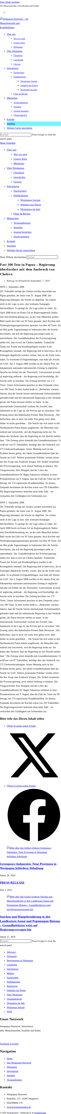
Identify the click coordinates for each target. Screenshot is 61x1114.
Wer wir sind (20, 154)
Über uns (11, 149)
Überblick (19, 172)
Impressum (5, 1037)
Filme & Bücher (22, 213)
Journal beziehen (23, 232)
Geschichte (19, 177)
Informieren (13, 186)
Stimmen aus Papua (30, 204)
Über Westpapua (15, 168)
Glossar (18, 181)
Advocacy (11, 952)
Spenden (18, 227)
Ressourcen (12, 986)
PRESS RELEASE (12, 882)
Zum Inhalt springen (10, 2)
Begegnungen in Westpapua (20, 960)
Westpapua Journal (30, 200)
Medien (10, 973)
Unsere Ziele (20, 159)
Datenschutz (19, 1037)
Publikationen (21, 195)
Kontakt (11, 241)
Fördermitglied (21, 236)
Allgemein (12, 956)
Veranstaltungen (22, 223)
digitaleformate (40, 1113)
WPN (9, 1011)
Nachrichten (20, 191)
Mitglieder (19, 163)
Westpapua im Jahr (30, 209)
